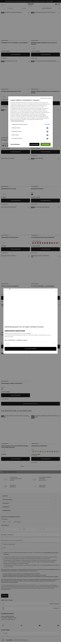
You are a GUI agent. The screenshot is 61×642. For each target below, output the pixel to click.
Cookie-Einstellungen (15, 144)
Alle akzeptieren (45, 144)
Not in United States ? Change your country (16, 340)
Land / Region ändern (30, 348)
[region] (30, 121)
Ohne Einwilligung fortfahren (46, 98)
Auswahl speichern (34, 144)
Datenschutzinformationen (17, 120)
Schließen (55, 290)
